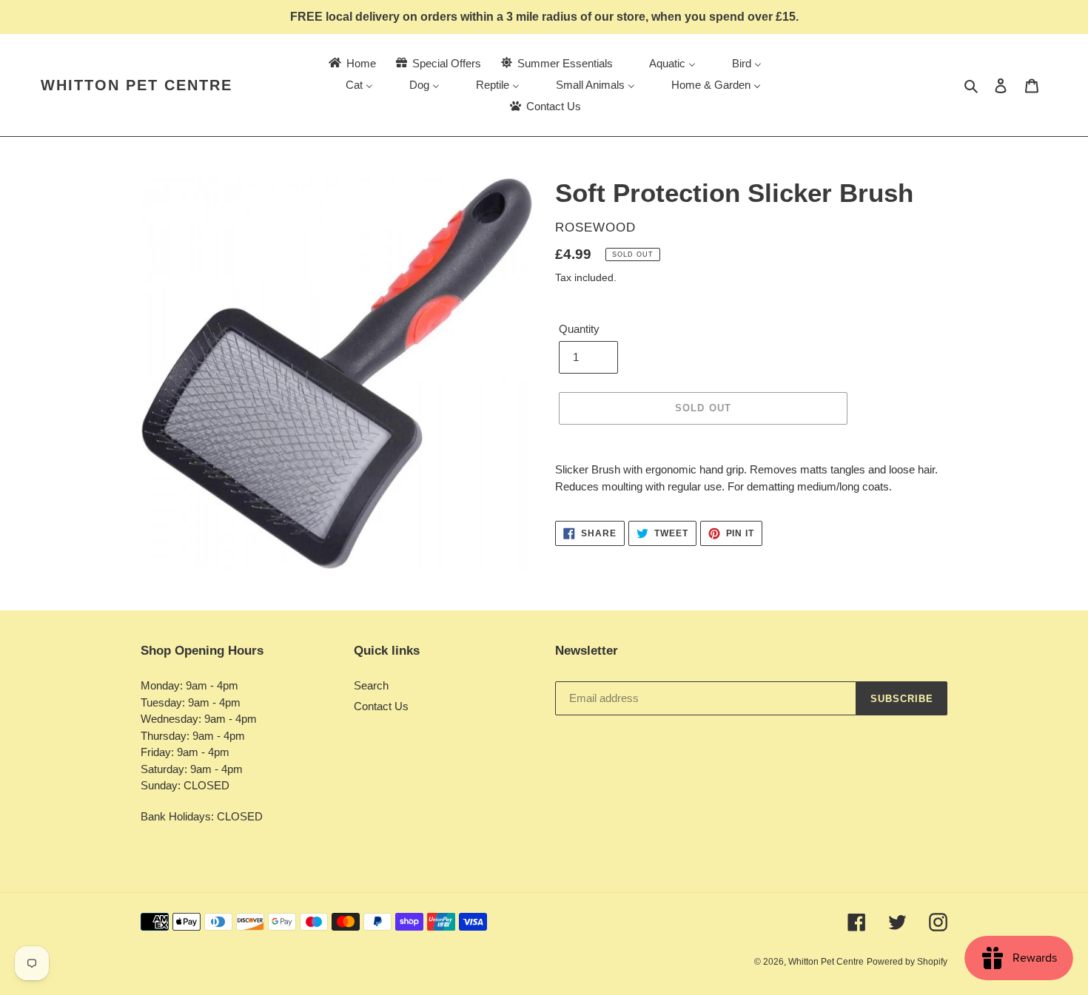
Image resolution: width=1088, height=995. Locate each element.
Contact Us (381, 706)
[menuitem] (351, 63)
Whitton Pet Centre (136, 85)
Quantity (579, 329)
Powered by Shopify (907, 962)
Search (371, 685)
